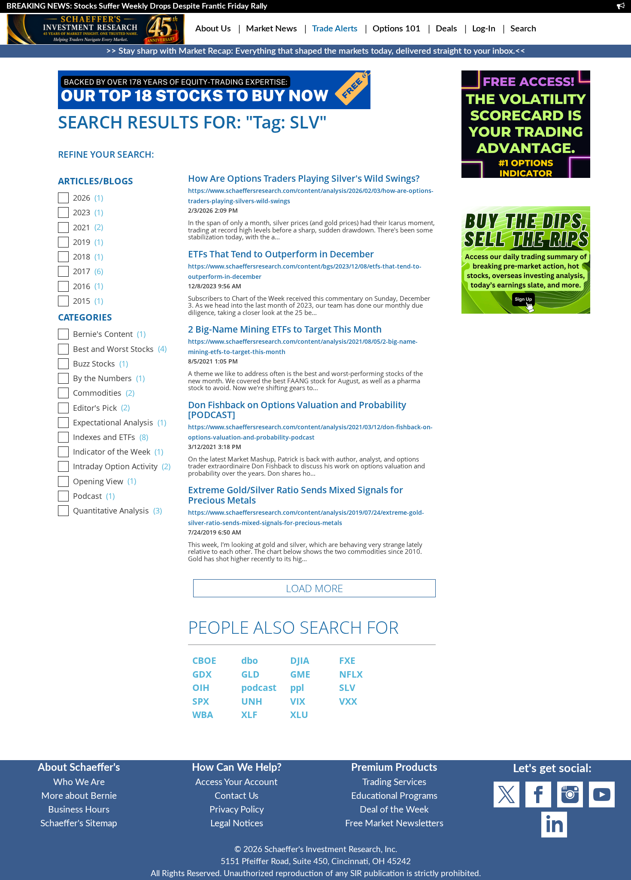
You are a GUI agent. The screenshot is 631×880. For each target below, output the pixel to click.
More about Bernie (79, 796)
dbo (249, 660)
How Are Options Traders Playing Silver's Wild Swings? (304, 178)
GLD (250, 674)
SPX (200, 701)
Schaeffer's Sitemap (78, 823)
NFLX (351, 674)
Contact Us (236, 796)
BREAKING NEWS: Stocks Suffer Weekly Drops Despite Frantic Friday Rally (136, 6)
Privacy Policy (236, 809)
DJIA (299, 660)
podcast (258, 687)
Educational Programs (394, 796)
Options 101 (397, 28)
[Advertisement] (526, 402)
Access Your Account (236, 782)
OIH (200, 687)
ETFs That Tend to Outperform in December (281, 254)
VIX (297, 701)
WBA (202, 715)
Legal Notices (236, 823)
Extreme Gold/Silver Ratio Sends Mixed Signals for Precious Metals (295, 495)
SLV (347, 687)
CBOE (204, 660)
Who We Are (79, 782)
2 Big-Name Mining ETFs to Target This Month (285, 329)
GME (300, 674)
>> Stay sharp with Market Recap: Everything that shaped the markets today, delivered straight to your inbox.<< (315, 51)
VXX (348, 701)
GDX (202, 674)
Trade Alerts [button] (335, 28)
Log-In (483, 28)
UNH (251, 701)
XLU (299, 715)
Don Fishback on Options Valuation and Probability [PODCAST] (297, 410)
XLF (249, 715)
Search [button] (523, 28)
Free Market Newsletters (394, 823)
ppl (297, 687)
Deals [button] (446, 28)
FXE (347, 660)
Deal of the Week (394, 809)
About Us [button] (213, 28)
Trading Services (394, 782)
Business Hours (78, 809)
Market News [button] (271, 28)
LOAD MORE (314, 588)
